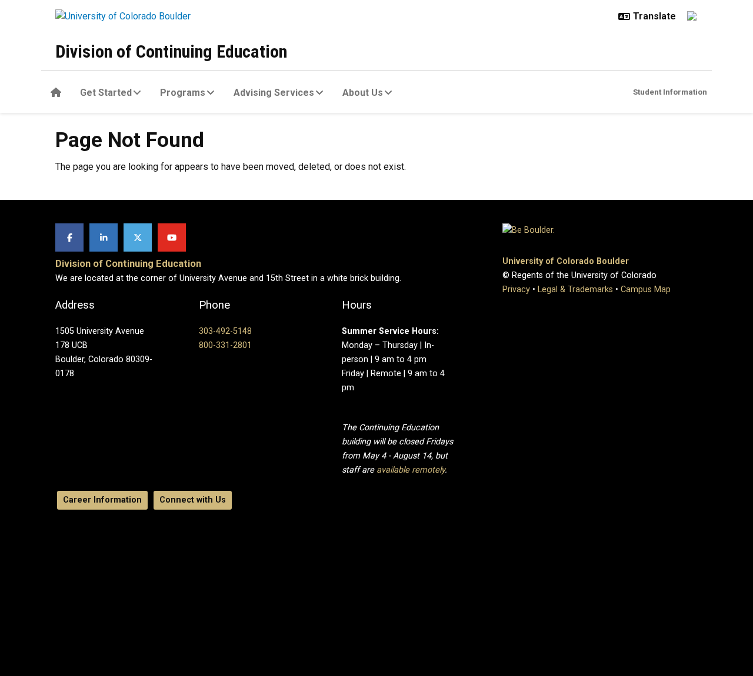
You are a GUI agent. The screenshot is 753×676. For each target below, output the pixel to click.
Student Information (670, 91)
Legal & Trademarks (575, 290)
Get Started (106, 92)
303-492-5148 (225, 331)
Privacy (516, 290)
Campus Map (646, 290)
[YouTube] (172, 237)
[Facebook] (69, 237)
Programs (182, 92)
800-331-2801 (225, 345)
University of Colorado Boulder (565, 261)
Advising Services (274, 92)
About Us (362, 92)
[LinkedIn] (103, 237)
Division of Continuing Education (171, 51)
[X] (138, 237)
